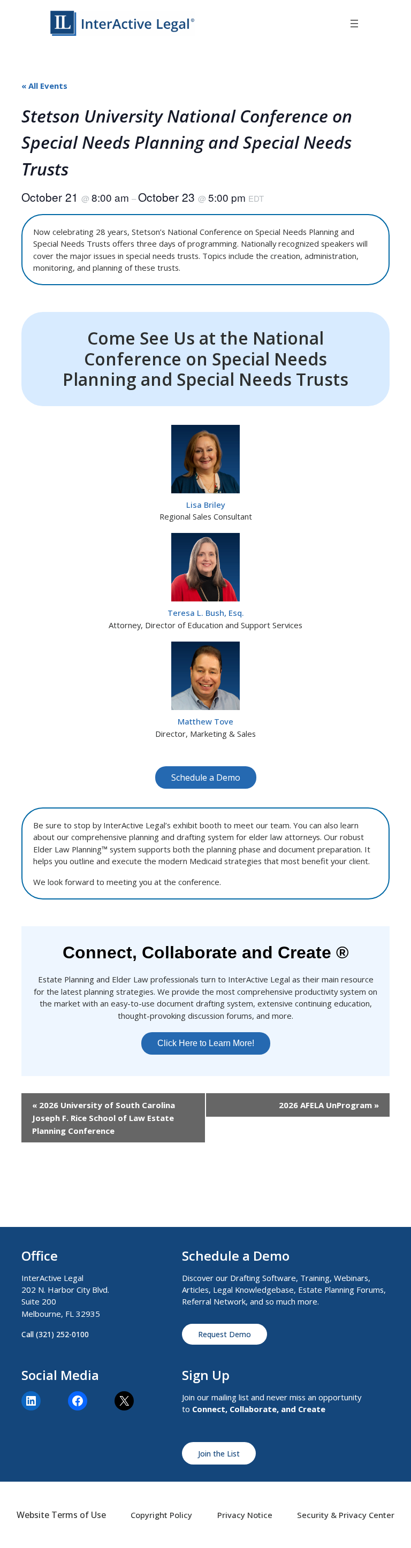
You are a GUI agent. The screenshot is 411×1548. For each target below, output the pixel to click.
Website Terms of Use (61, 1515)
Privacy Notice (244, 1514)
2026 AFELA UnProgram (329, 1105)
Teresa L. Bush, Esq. (206, 612)
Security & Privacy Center (345, 1514)
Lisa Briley (205, 504)
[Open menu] (354, 23)
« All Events (44, 85)
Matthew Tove (205, 721)
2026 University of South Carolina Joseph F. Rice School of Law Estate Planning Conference (103, 1118)
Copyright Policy (161, 1514)
